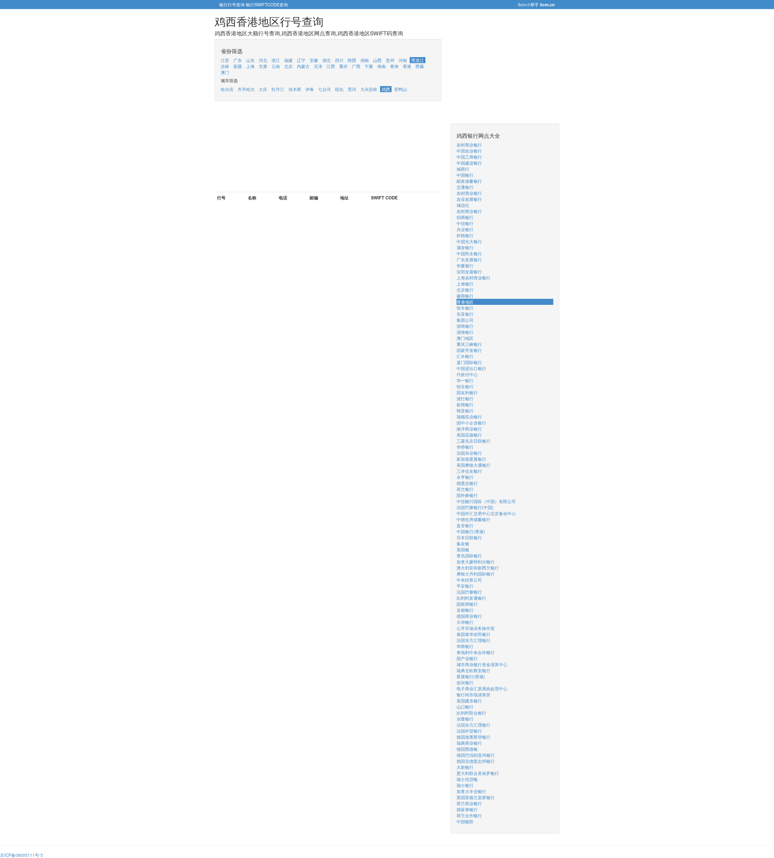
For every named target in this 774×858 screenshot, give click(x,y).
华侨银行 (465, 447)
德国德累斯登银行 (473, 737)
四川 (339, 60)
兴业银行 (465, 229)
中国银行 (465, 175)
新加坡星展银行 (471, 459)
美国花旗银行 (469, 435)
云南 (276, 66)
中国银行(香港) (471, 531)
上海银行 (465, 284)
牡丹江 (278, 89)
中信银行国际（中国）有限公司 (486, 501)
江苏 (225, 60)
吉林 (225, 66)
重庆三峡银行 (469, 344)
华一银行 (465, 380)
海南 (381, 66)
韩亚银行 (465, 411)
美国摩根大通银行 (473, 465)
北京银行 (465, 290)
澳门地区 (465, 338)
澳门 (225, 72)
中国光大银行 (469, 241)
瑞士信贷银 (467, 779)
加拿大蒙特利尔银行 (476, 562)
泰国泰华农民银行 (473, 634)
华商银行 (465, 646)
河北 (263, 60)
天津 (318, 66)
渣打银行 (465, 398)
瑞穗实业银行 (469, 417)
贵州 (390, 60)
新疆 (237, 66)
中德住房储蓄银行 (473, 519)
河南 (402, 60)
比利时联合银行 (471, 713)
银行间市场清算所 (473, 695)
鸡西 (386, 89)
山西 (377, 60)
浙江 (276, 60)
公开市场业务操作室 (476, 628)
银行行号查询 (232, 5)
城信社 (463, 205)
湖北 (326, 60)
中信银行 (465, 223)
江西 (331, 66)
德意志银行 (467, 483)
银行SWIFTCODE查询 (267, 5)
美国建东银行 (469, 701)
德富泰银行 (467, 809)
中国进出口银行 (471, 368)
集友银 (463, 543)
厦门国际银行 (469, 362)
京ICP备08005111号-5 (21, 855)
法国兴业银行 (469, 453)
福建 (288, 60)
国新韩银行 (467, 604)
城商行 (463, 169)
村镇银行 (465, 235)
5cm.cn (547, 5)
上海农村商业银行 (473, 278)
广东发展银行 (469, 259)
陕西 (352, 60)
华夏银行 (465, 266)
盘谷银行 (465, 525)
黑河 (352, 89)
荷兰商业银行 (469, 803)
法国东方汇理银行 (473, 640)
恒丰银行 (465, 308)
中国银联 (465, 821)
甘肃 (263, 66)
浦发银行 (465, 247)
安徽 (314, 60)
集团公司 (465, 320)
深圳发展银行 (469, 272)
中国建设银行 (469, 163)
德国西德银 (467, 749)
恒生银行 (465, 386)
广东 (237, 60)
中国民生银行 (469, 253)
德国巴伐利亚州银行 (476, 755)
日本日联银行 (469, 537)
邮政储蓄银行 (469, 181)
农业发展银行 (469, 199)
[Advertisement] (328, 149)
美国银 (463, 550)
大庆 (263, 89)
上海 (250, 66)
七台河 (324, 89)
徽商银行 (465, 296)
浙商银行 (465, 326)
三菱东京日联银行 (473, 441)
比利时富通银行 (471, 598)
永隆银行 (465, 719)
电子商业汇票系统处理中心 (482, 688)
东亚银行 (465, 314)
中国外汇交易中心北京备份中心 (486, 513)
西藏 (419, 66)
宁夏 (369, 66)
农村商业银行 (469, 145)
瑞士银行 (465, 785)
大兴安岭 (368, 89)
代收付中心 (467, 374)
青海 (394, 66)
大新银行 (465, 767)
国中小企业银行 (471, 423)
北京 (288, 66)
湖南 (364, 60)
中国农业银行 (469, 151)
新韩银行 (465, 405)
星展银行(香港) (471, 676)
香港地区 (465, 302)
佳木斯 (294, 89)
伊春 (309, 89)
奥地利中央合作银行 (476, 652)
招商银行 (465, 217)
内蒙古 (303, 66)
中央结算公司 (469, 580)
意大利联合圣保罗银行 (478, 773)
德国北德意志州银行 (476, 761)
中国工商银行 (469, 157)
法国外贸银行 (469, 731)
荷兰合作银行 (469, 815)
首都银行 (465, 610)
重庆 (343, 66)
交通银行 (465, 187)
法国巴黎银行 (469, 592)
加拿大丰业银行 (471, 791)
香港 (407, 66)
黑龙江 (417, 60)
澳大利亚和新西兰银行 (478, 568)
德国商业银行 (469, 616)
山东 (250, 60)
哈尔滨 (227, 89)
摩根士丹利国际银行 (476, 574)
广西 (356, 66)
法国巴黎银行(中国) (475, 507)
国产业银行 (467, 658)
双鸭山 (400, 89)
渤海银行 (465, 332)
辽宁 (301, 60)
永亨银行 (465, 477)
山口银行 (465, 707)
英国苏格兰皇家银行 (476, 797)
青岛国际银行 (469, 556)
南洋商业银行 (469, 429)
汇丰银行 (465, 356)
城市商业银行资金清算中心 (482, 664)
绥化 (339, 89)
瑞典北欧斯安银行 (473, 670)
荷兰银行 (465, 489)
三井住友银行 (469, 471)
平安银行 (465, 586)
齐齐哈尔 (246, 89)
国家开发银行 (469, 350)
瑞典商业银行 (469, 743)
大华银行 (465, 622)
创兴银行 (465, 682)
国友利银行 (467, 392)
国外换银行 (467, 495)
